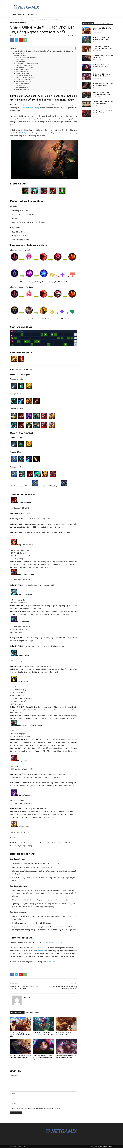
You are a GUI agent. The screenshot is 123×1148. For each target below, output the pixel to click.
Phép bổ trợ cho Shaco (22, 71)
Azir (53, 962)
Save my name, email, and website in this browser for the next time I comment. (37, 1108)
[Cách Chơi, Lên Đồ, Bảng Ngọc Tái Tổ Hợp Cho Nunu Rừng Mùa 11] (66, 1046)
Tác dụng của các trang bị (22, 79)
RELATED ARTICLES (17, 1013)
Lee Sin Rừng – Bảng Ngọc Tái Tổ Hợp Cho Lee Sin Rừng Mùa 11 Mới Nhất (20, 1034)
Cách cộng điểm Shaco (22, 69)
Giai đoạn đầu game (23, 83)
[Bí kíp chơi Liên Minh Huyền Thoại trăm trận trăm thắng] (86, 95)
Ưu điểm (20, 59)
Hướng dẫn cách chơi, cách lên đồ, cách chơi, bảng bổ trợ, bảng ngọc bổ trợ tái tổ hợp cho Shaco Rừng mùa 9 (42, 52)
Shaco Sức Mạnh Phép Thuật (26, 67)
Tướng (31, 20)
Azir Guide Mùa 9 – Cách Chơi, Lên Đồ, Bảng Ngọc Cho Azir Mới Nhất (63, 987)
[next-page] (14, 1063)
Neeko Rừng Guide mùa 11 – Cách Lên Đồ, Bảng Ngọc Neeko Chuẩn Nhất (42, 1057)
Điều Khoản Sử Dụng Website (99, 1146)
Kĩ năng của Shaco (20, 55)
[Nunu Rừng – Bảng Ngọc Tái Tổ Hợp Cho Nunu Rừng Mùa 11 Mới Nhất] (86, 113)
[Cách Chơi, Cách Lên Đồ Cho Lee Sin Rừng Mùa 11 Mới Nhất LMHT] (20, 1046)
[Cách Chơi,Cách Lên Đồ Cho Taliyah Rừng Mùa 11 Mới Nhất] (66, 1024)
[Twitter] (16, 40)
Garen (49, 962)
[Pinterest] (21, 40)
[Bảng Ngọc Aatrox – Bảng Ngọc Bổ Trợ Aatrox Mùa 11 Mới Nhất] (86, 85)
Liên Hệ (111, 1146)
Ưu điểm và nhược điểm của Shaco (26, 57)
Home (14, 14)
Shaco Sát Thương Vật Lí (25, 65)
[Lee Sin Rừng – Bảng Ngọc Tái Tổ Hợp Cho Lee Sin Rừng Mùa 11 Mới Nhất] (20, 1024)
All (103, 23)
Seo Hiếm (14, 36)
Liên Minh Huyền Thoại (21, 20)
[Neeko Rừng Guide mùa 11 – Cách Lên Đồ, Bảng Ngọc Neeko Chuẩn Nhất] (43, 1046)
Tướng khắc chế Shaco (22, 89)
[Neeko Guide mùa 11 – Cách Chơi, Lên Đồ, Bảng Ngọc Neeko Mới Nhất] (43, 1024)
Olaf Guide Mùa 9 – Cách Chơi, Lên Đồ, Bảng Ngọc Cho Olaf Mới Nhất (24, 987)
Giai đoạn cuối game (24, 87)
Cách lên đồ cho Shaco (22, 73)
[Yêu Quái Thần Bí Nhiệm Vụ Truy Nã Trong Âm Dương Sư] (86, 104)
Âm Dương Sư (32, 14)
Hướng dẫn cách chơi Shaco (24, 81)
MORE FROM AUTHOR (32, 1013)
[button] (110, 15)
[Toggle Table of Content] (73, 48)
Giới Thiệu (86, 1146)
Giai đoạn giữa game (23, 85)
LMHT (20, 14)
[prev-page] (11, 1063)
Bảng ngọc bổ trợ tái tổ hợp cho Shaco (27, 63)
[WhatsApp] (25, 40)
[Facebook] (12, 40)
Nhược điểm (21, 61)
